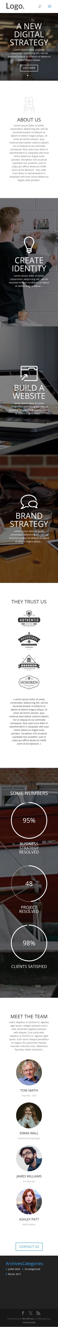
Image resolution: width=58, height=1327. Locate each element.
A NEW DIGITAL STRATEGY (29, 34)
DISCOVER (29, 68)
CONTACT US (29, 1246)
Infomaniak (29, 1322)
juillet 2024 (14, 1269)
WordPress (28, 1318)
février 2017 (14, 1274)
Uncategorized (32, 1269)
